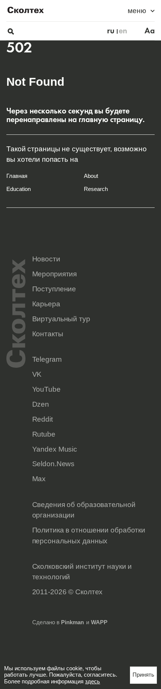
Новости (46, 259)
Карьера (46, 304)
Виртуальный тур (61, 319)
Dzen (40, 404)
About (91, 176)
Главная (16, 176)
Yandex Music (55, 449)
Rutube (43, 434)
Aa (150, 31)
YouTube (46, 389)
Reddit (42, 419)
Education (18, 189)
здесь (92, 682)
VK (37, 374)
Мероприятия (54, 274)
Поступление (54, 289)
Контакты (47, 334)
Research (96, 189)
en (123, 31)
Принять (143, 675)
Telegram (47, 359)
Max (39, 478)
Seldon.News (53, 463)
